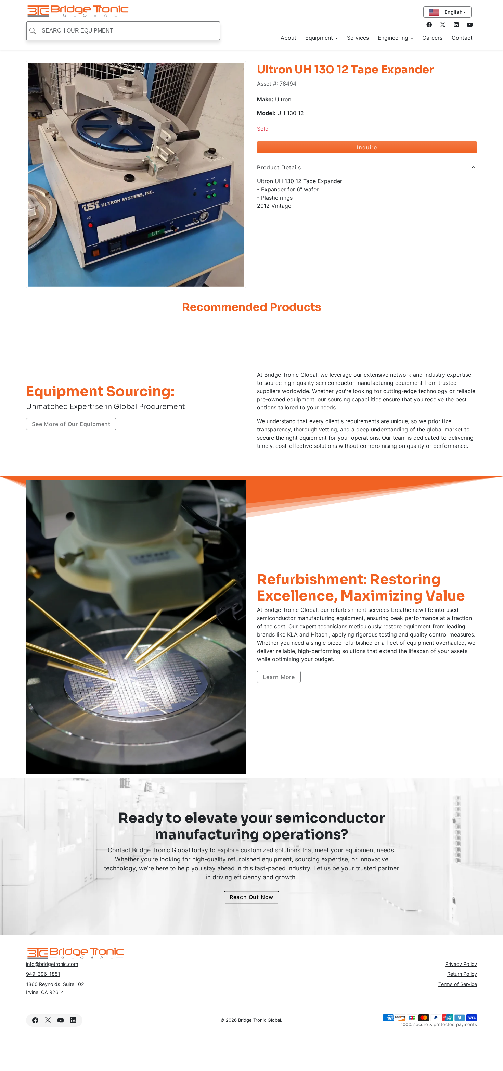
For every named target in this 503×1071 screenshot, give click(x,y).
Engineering (394, 37)
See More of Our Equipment (71, 423)
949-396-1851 (43, 974)
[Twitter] (443, 25)
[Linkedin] (73, 1020)
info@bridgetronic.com (52, 964)
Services (358, 37)
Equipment (320, 37)
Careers (432, 37)
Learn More (279, 676)
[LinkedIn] (470, 25)
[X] (47, 1020)
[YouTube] (60, 1020)
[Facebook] (429, 25)
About (288, 37)
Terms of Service (457, 984)
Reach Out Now (251, 897)
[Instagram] (456, 25)
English (452, 12)
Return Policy (462, 974)
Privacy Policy (461, 964)
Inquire (367, 147)
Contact (462, 37)
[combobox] (123, 30)
